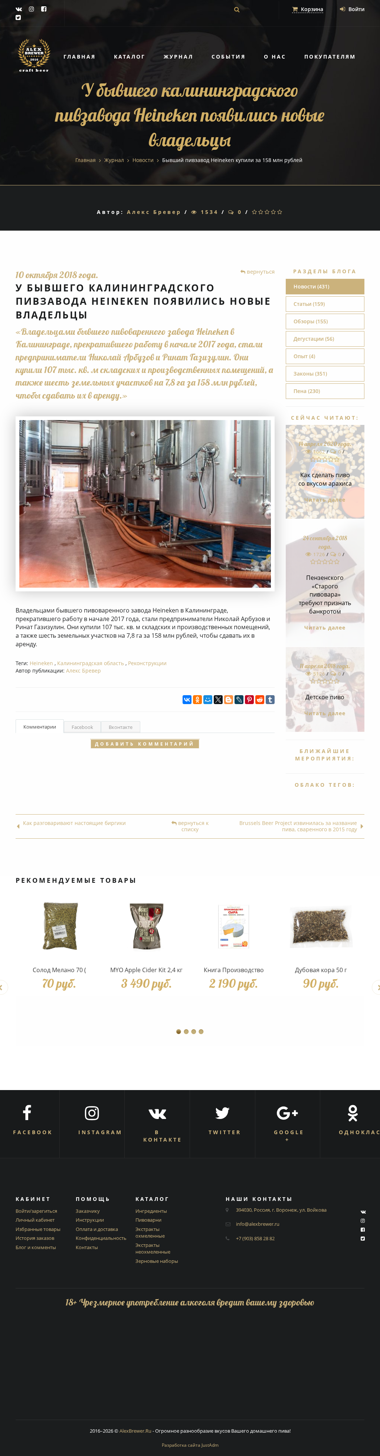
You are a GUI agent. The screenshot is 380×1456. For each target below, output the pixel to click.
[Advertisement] (190, 1368)
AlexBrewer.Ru (135, 1430)
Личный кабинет (35, 1219)
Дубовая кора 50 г (321, 970)
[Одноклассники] (197, 699)
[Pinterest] (249, 699)
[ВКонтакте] (187, 699)
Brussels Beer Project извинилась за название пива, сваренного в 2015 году (298, 826)
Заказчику (88, 1211)
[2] (261, 212)
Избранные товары (38, 1229)
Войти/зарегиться (36, 1211)
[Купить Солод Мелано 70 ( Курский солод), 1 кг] (59, 927)
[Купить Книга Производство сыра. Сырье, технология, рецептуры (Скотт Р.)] (234, 927)
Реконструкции (147, 663)
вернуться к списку (193, 826)
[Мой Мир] (207, 699)
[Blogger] (228, 699)
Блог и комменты (36, 1247)
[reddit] (259, 699)
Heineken (41, 663)
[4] (274, 212)
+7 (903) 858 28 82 (255, 1238)
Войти (355, 9)
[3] (268, 212)
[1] (255, 212)
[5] (280, 212)
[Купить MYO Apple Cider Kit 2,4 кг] (146, 927)
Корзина (311, 9)
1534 (208, 211)
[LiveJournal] (239, 699)
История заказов (35, 1238)
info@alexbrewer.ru (257, 1224)
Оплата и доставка (97, 1229)
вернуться (260, 271)
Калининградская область (90, 663)
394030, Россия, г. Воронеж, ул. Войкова (281, 1209)
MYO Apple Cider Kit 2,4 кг (146, 970)
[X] (218, 699)
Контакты (87, 1247)
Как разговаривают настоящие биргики (74, 823)
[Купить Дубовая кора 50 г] (321, 927)
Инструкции (90, 1219)
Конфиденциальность (101, 1238)
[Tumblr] (270, 699)
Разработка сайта (190, 1445)
